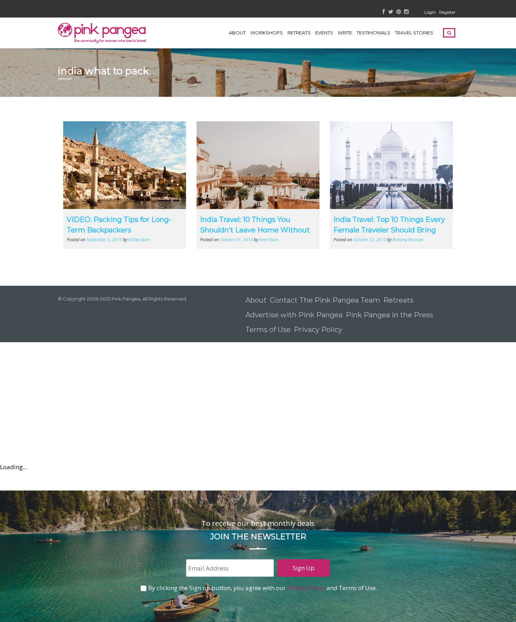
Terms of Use (268, 329)
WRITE (345, 32)
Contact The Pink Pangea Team (325, 300)
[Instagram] (406, 12)
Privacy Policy (319, 329)
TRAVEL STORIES (414, 32)
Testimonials (373, 32)
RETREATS (299, 32)
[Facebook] (384, 12)
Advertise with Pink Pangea (294, 315)
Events (324, 32)
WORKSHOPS (266, 32)
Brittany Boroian (407, 239)
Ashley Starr (139, 239)
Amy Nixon (269, 239)
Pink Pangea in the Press (389, 315)
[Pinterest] (398, 12)
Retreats (398, 300)
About (237, 32)
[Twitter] (390, 12)
